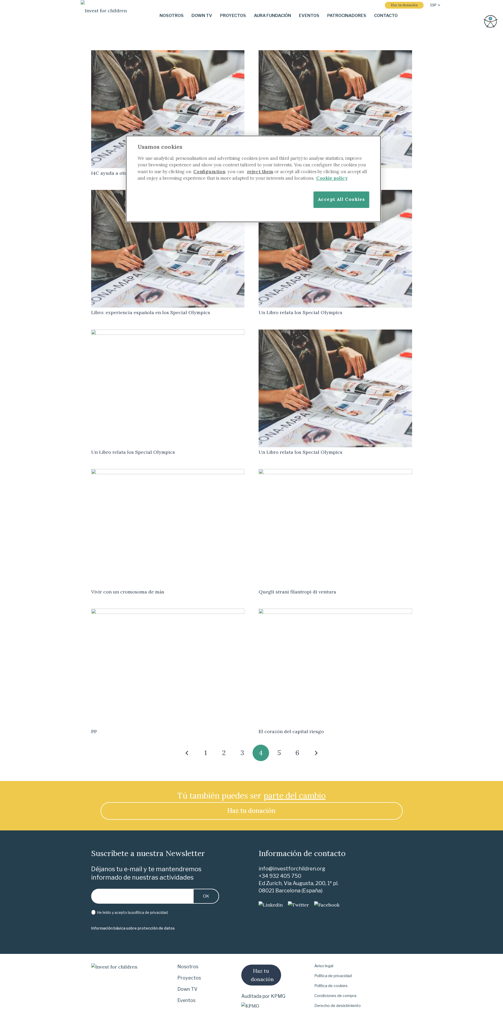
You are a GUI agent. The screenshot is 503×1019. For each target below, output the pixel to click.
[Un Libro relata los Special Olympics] (168, 333)
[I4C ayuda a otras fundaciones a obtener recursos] (168, 54)
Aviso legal (323, 966)
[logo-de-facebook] (327, 905)
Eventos (186, 1000)
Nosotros (187, 966)
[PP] (168, 612)
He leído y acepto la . (132, 912)
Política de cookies (331, 985)
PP (94, 731)
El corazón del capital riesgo (291, 731)
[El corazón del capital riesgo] (335, 612)
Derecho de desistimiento (337, 1005)
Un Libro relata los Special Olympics (300, 312)
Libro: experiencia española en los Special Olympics (150, 312)
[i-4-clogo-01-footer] (104, 15)
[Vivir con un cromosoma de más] (168, 472)
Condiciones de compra (335, 995)
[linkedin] (271, 905)
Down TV (187, 989)
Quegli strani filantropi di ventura (297, 592)
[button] (435, 5)
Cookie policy (331, 178)
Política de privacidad (333, 975)
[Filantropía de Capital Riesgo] (335, 54)
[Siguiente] (316, 753)
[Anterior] (187, 753)
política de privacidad (150, 912)
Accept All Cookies (341, 199)
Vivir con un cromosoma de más (127, 592)
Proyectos (189, 978)
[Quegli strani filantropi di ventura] (335, 472)
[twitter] (298, 905)
